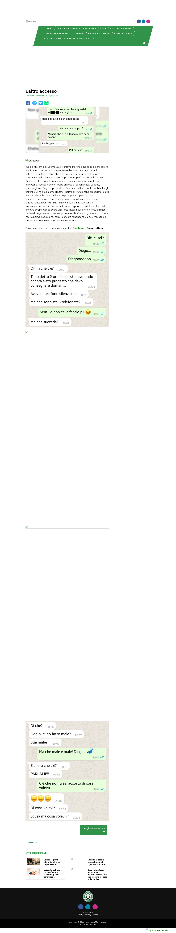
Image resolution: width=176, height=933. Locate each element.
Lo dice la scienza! (99, 33)
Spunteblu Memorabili (58, 33)
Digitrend (165, 930)
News (103, 28)
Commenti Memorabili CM (37, 96)
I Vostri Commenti (120, 28)
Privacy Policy (88, 912)
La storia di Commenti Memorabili (76, 28)
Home (50, 28)
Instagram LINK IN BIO (79, 38)
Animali (80, 33)
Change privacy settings (88, 915)
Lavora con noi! (53, 38)
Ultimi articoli (123, 33)
